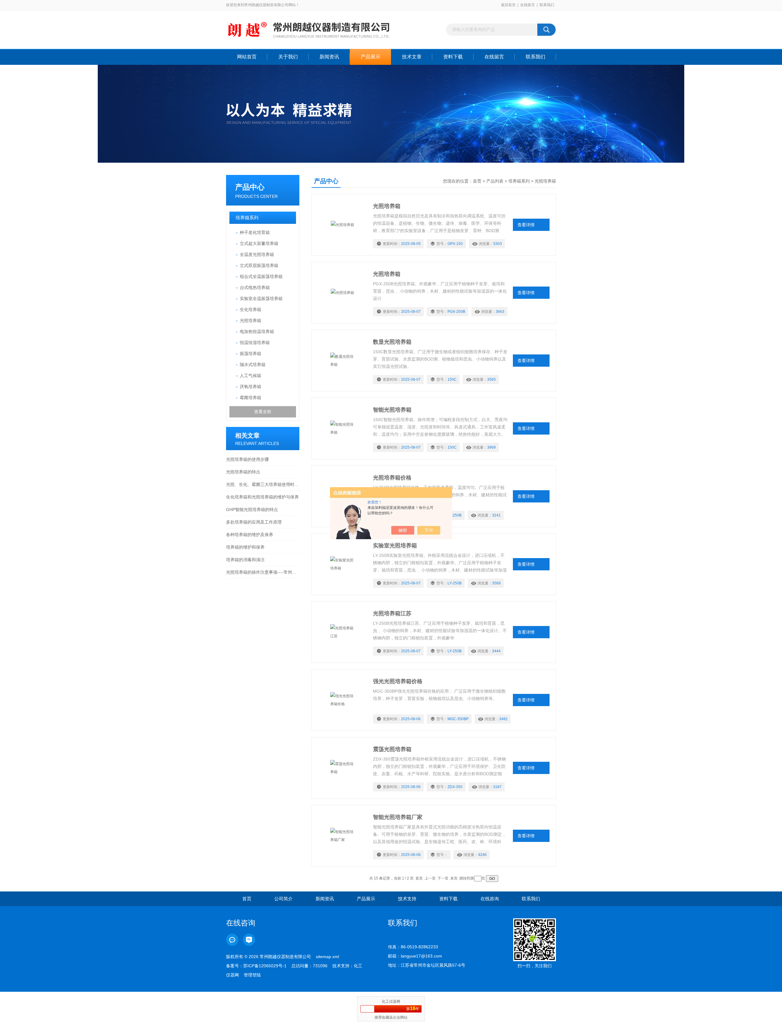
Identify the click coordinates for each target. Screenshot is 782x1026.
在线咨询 (490, 898)
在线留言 (527, 5)
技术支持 (407, 898)
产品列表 (494, 181)
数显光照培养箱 (392, 342)
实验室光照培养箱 (395, 546)
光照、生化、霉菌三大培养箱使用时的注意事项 (262, 484)
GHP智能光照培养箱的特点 (252, 509)
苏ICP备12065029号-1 (265, 965)
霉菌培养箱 (250, 397)
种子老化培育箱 (255, 232)
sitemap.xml (327, 956)
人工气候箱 (250, 375)
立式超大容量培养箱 (259, 243)
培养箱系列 (247, 217)
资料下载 (453, 56)
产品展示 (370, 56)
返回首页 (508, 5)
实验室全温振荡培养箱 (261, 298)
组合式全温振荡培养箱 (261, 276)
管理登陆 (252, 974)
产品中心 (250, 187)
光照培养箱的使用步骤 (247, 459)
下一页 (442, 878)
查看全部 (262, 411)
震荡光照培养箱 (392, 749)
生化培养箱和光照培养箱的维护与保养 (262, 496)
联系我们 (546, 5)
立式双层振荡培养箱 (259, 265)
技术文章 (412, 56)
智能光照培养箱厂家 (397, 817)
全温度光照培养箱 (257, 254)
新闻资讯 (329, 56)
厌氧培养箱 (250, 386)
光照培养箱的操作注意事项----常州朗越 (262, 572)
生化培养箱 (250, 309)
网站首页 (247, 56)
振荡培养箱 (250, 353)
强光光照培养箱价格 (397, 681)
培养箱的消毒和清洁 (245, 559)
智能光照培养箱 (392, 410)
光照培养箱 (250, 320)
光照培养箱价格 (392, 478)
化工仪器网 (391, 1001)
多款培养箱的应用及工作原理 (254, 522)
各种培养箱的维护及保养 (249, 534)
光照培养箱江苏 (392, 613)
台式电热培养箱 (255, 287)
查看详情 (526, 224)
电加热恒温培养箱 (257, 331)
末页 (454, 878)
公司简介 (283, 898)
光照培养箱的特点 (243, 471)
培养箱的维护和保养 (245, 547)
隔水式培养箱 (252, 364)
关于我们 (288, 56)
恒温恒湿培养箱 (255, 342)
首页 (477, 181)
